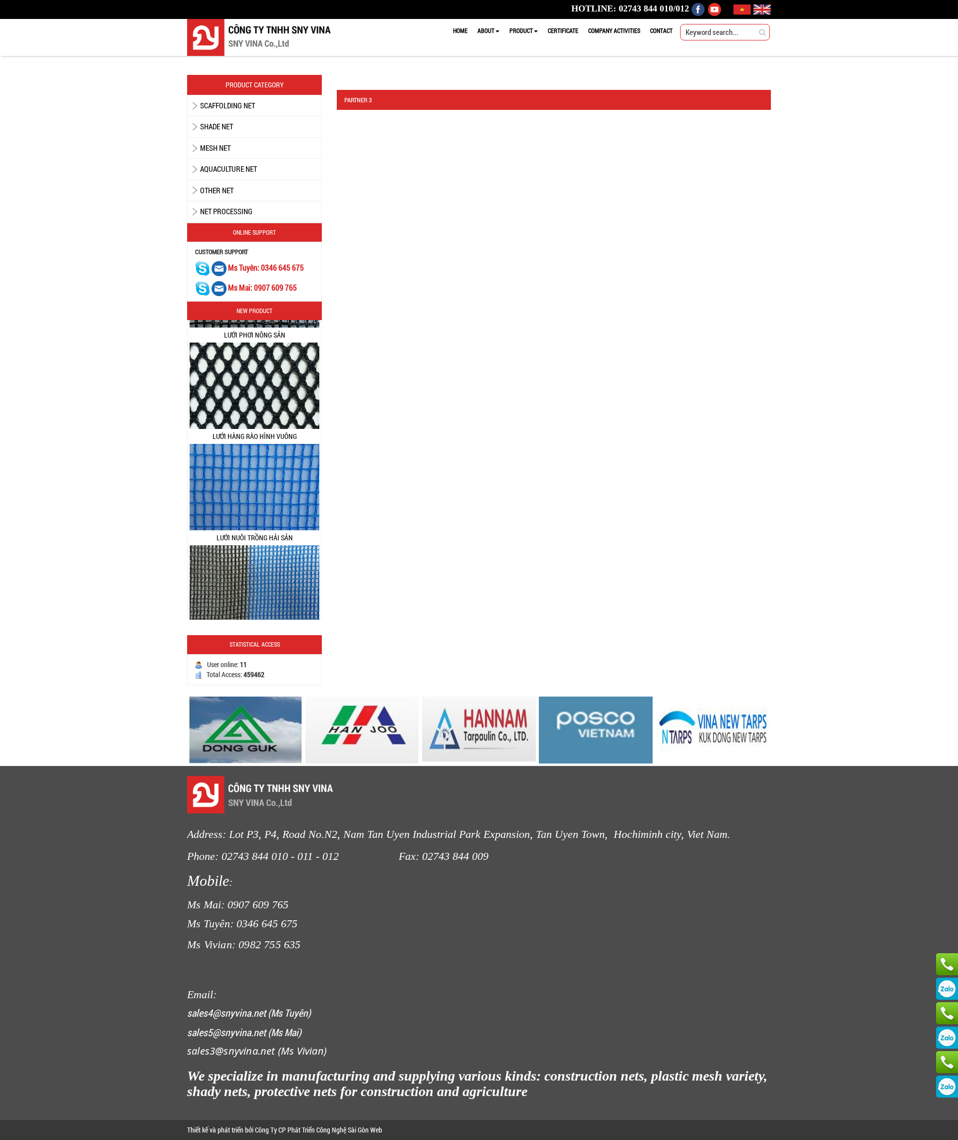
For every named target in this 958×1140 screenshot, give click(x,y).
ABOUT (486, 30)
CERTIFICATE (563, 30)
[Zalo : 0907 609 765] (947, 989)
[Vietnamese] (743, 8)
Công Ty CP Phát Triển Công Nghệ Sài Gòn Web (317, 1130)
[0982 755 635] (947, 1062)
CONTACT (661, 30)
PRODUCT (521, 30)
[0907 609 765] (947, 964)
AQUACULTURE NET (228, 169)
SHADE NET (216, 126)
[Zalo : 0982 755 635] (947, 1087)
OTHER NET (217, 190)
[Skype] (202, 268)
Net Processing (226, 211)
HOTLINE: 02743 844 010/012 (630, 8)
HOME (460, 30)
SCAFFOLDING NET (227, 105)
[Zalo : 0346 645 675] (947, 1038)
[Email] (220, 268)
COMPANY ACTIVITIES (614, 30)
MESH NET (215, 148)
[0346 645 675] (947, 1013)
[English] (762, 8)
